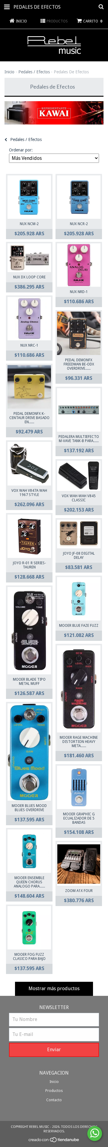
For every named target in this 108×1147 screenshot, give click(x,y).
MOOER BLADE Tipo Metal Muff (29, 681)
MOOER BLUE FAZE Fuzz (78, 625)
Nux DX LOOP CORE (29, 277)
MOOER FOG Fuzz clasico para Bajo (29, 956)
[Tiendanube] (54, 1142)
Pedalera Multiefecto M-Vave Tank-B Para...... (78, 439)
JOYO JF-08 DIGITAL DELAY (79, 555)
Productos (54, 1091)
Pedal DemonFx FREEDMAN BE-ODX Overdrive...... (79, 364)
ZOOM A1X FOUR (79, 891)
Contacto (54, 1100)
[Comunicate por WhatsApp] (94, 1133)
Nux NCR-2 (79, 224)
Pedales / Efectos (34, 71)
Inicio (9, 71)
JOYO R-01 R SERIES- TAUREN (29, 565)
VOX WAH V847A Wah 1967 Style (29, 492)
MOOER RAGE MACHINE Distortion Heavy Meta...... (79, 741)
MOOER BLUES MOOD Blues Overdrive (29, 808)
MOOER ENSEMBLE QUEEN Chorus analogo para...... (29, 882)
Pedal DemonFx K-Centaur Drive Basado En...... (29, 418)
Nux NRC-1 (29, 345)
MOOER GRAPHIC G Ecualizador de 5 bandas (79, 818)
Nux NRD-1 (79, 292)
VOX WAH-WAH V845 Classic (79, 498)
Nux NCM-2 (29, 224)
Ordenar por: (21, 150)
